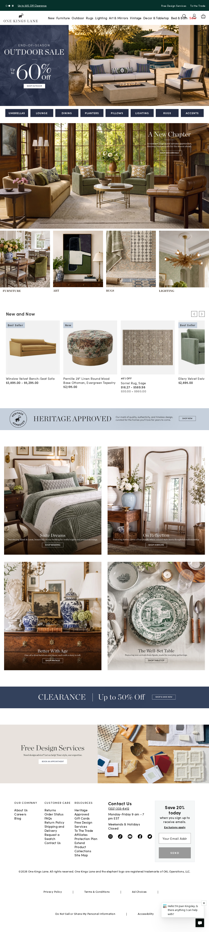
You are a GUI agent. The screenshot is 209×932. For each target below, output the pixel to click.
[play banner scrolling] (13, 6)
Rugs (89, 18)
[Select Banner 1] (9, 6)
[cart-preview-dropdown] (203, 16)
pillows (117, 113)
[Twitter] (151, 836)
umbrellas (17, 113)
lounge (42, 113)
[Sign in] (194, 16)
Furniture (63, 18)
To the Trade (197, 5)
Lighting (101, 18)
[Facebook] (141, 836)
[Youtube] (131, 836)
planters (92, 113)
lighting (142, 113)
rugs (167, 113)
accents (192, 113)
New (51, 18)
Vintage (135, 18)
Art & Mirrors (118, 18)
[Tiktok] (121, 836)
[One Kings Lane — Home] (21, 17)
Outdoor (78, 18)
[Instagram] (111, 836)
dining (67, 113)
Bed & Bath (179, 18)
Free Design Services (173, 5)
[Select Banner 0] (7, 6)
